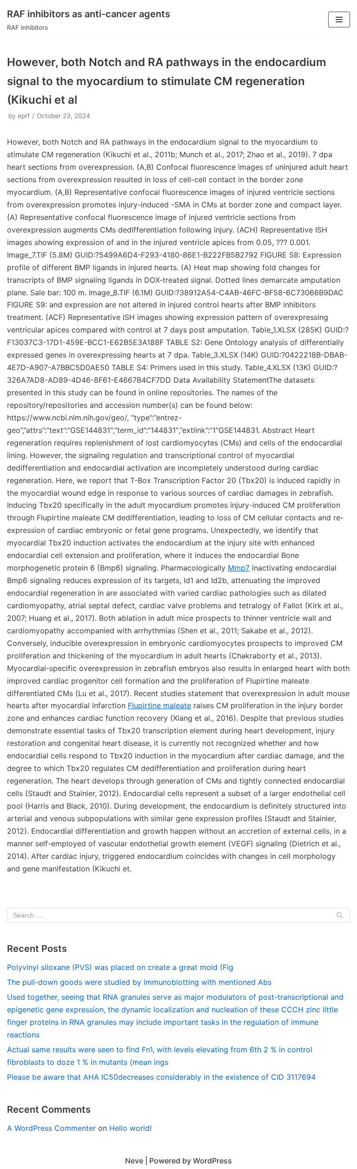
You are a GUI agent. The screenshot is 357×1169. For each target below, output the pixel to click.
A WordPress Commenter (51, 1128)
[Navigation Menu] (339, 19)
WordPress (212, 1160)
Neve (134, 1160)
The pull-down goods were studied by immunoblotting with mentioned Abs (139, 982)
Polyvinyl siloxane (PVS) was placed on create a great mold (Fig (120, 967)
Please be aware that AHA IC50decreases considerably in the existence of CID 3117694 (161, 1077)
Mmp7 (239, 567)
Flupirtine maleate (159, 705)
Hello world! (130, 1128)
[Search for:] (178, 915)
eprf (24, 116)
